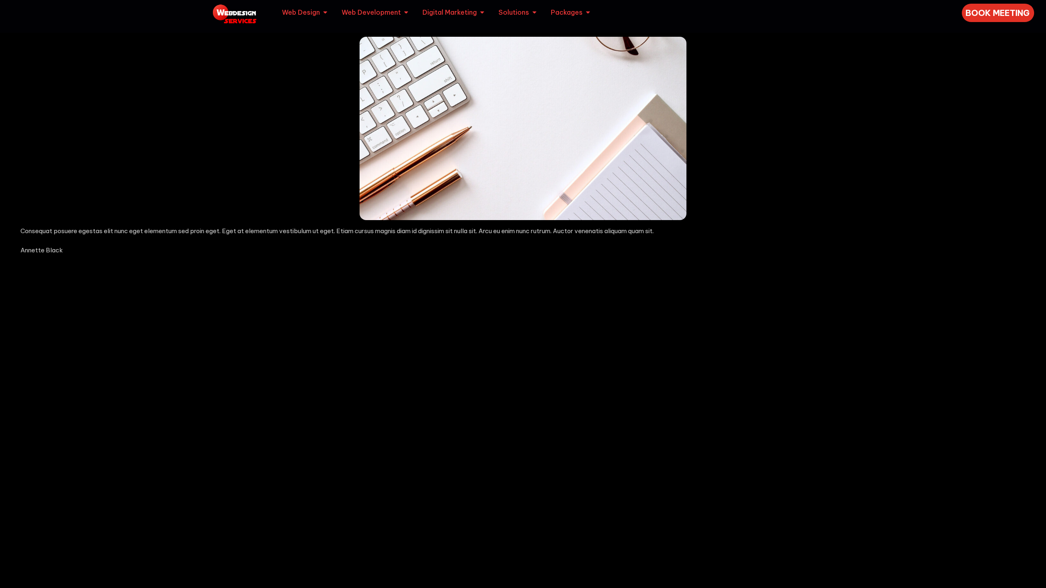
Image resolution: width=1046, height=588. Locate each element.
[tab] (305, 12)
